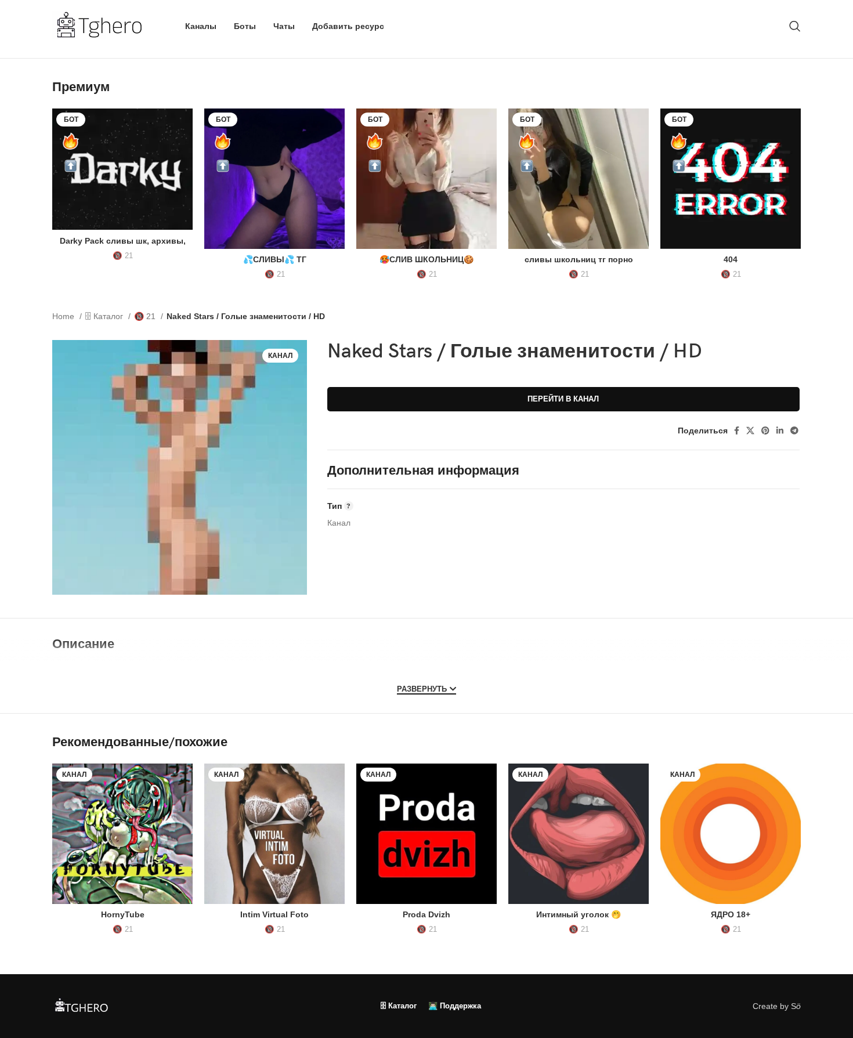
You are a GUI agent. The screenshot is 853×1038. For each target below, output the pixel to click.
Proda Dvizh (426, 914)
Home (64, 316)
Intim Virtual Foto (274, 914)
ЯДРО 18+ (730, 914)
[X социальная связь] (750, 430)
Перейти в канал (563, 399)
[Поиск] (795, 26)
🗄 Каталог (105, 316)
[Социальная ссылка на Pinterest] (765, 430)
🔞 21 (123, 255)
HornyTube (122, 914)
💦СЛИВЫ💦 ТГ (274, 259)
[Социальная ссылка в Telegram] (794, 430)
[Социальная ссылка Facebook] (737, 430)
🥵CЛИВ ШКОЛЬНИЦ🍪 (426, 259)
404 (731, 259)
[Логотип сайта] (104, 25)
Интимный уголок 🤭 (578, 914)
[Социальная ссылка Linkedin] (780, 430)
